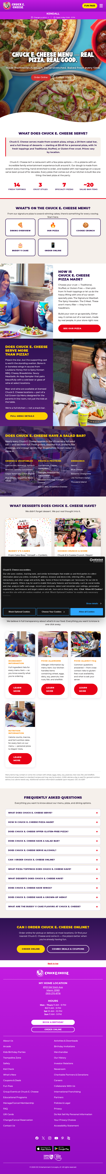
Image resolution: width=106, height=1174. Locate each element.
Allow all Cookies (86, 612)
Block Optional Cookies (19, 612)
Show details (92, 603)
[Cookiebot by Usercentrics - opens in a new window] (91, 560)
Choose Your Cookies (51, 612)
